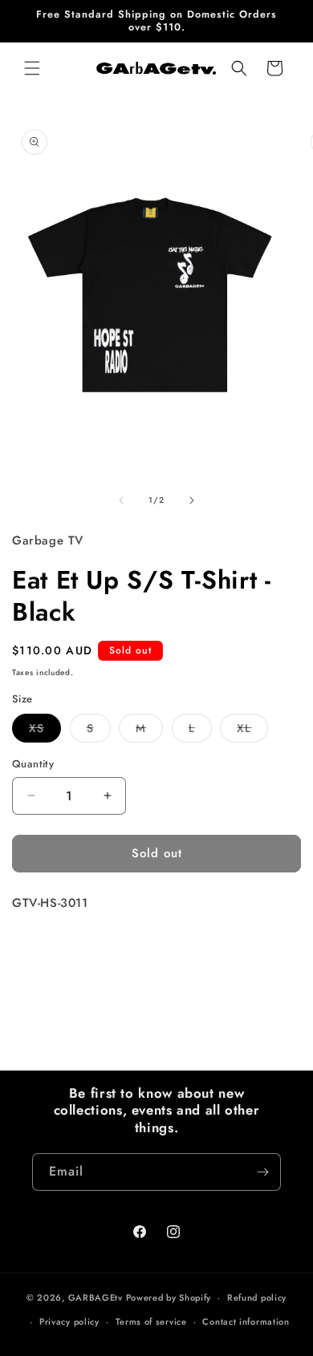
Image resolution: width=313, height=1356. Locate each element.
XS (45, 731)
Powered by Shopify (169, 1297)
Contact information (245, 1321)
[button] (32, 68)
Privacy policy (69, 1321)
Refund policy (257, 1297)
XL (252, 731)
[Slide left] (121, 500)
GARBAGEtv (95, 1297)
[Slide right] (191, 500)
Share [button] (43, 951)
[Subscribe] (262, 1172)
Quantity (33, 763)
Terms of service (151, 1321)
